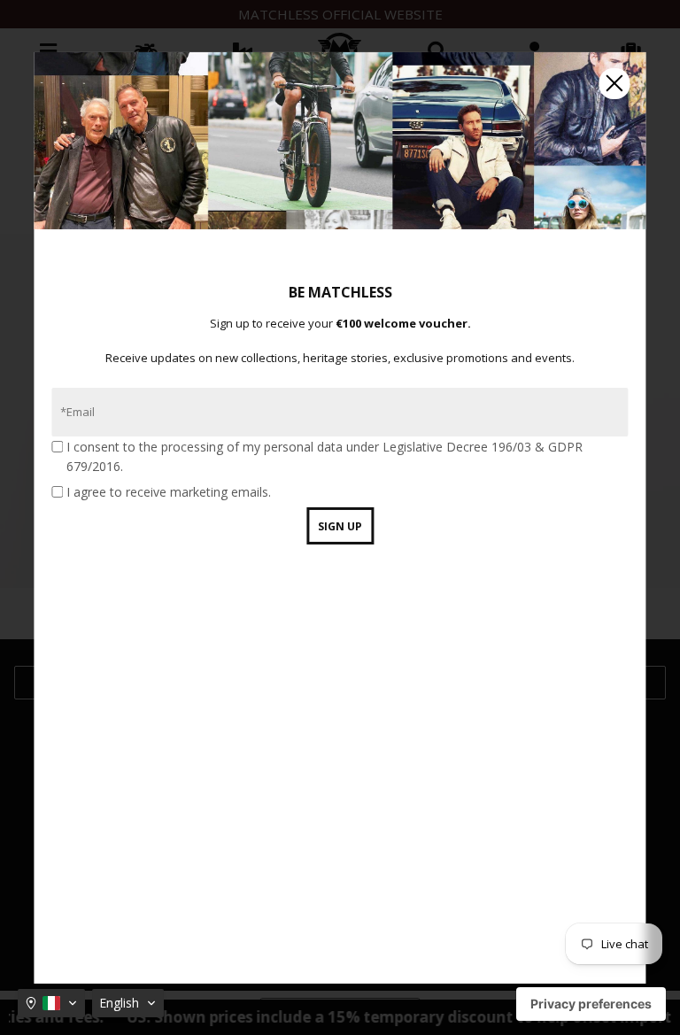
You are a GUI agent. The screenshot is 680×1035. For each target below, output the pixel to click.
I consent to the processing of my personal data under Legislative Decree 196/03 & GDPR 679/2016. (324, 456)
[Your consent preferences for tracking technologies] (591, 1004)
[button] (51, 1003)
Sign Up (340, 526)
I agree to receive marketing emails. (168, 491)
